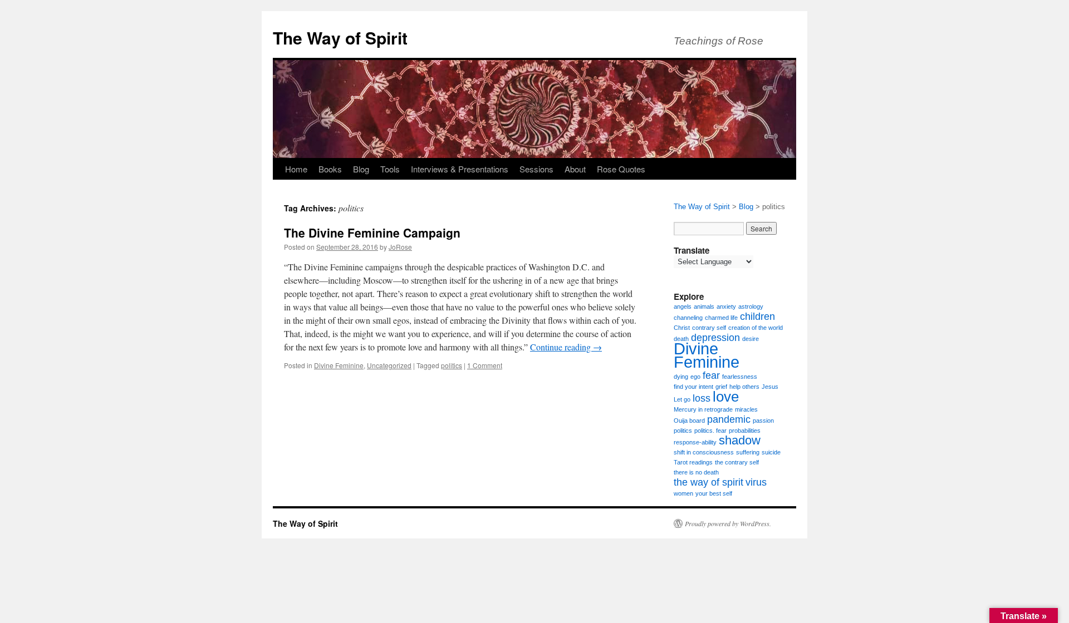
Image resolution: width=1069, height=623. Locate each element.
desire (750, 338)
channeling (688, 317)
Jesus (770, 386)
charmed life (721, 317)
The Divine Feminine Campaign (372, 232)
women (683, 493)
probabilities (745, 430)
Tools (390, 169)
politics (451, 365)
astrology (750, 306)
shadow (740, 440)
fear (711, 375)
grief (721, 386)
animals (704, 306)
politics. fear (710, 430)
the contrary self (737, 462)
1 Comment (484, 365)
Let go (682, 399)
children (757, 316)
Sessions (536, 169)
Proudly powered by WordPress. (728, 523)
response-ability (695, 442)
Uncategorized (389, 365)
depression (715, 337)
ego (695, 376)
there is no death (696, 472)
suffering (747, 452)
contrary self (709, 327)
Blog (361, 169)
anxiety (726, 306)
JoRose (400, 246)
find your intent (693, 386)
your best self (713, 493)
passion (763, 420)
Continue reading (566, 347)
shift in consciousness (704, 452)
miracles (746, 409)
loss (701, 398)
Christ (682, 327)
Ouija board (689, 420)
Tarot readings (693, 462)
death (681, 338)
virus (756, 482)
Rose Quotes (621, 169)
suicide (771, 452)
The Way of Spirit (340, 38)
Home (296, 169)
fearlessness (739, 376)
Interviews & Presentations (459, 169)
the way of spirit (708, 482)
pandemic (729, 419)
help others (744, 386)
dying (681, 376)
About (575, 169)
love (726, 396)
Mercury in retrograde (703, 409)
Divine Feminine (339, 365)
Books (330, 169)
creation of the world (755, 327)
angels (683, 306)
